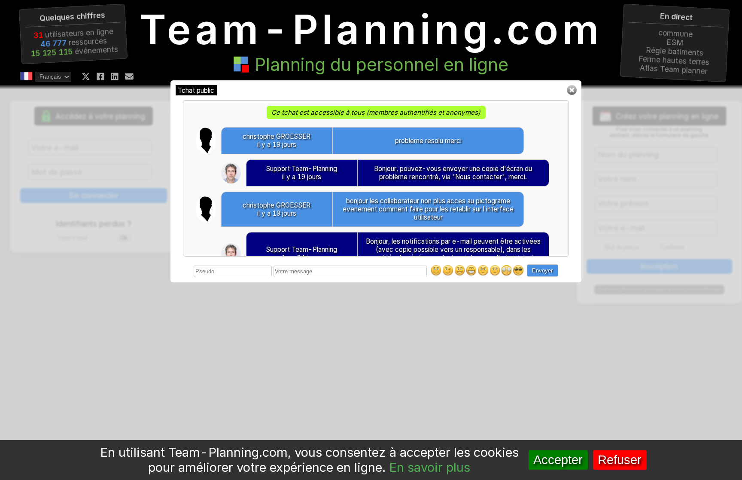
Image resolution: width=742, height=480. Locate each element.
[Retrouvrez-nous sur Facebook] (100, 76)
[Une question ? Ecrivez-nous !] (129, 76)
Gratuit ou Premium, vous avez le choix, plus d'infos (659, 290)
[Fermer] (571, 93)
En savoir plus (429, 467)
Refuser (620, 460)
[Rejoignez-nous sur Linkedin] (114, 76)
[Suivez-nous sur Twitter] (86, 76)
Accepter (558, 460)
